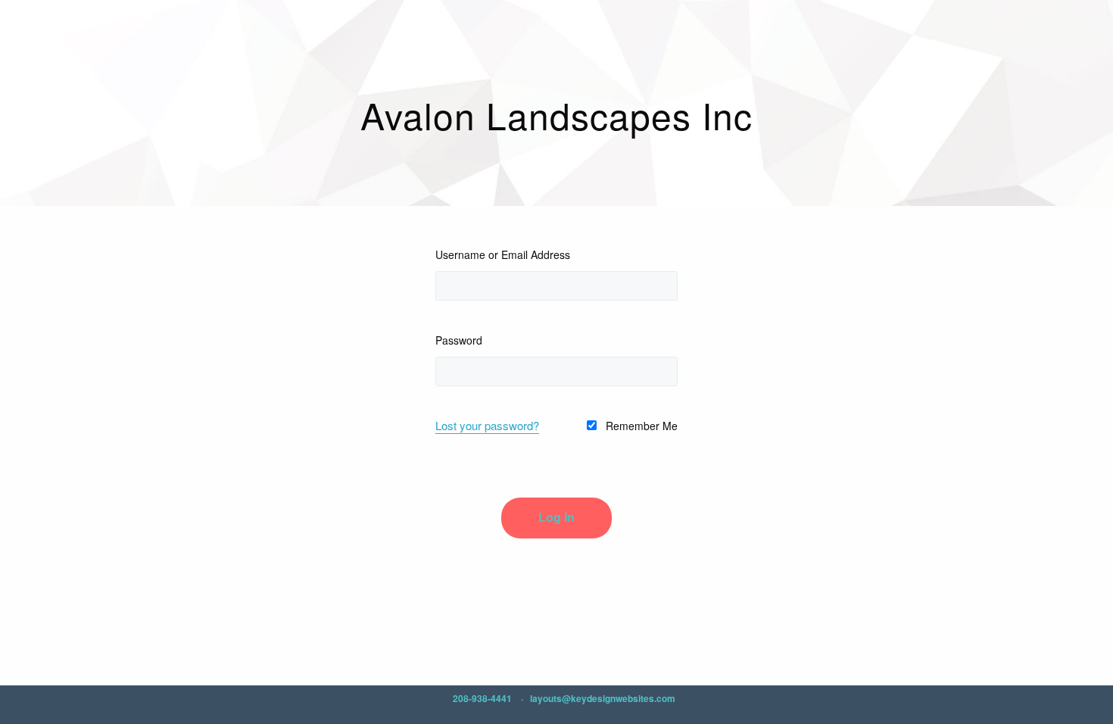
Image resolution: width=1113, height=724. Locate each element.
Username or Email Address (502, 254)
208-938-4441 (482, 698)
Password (458, 340)
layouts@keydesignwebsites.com (602, 698)
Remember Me (640, 425)
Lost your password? (487, 425)
